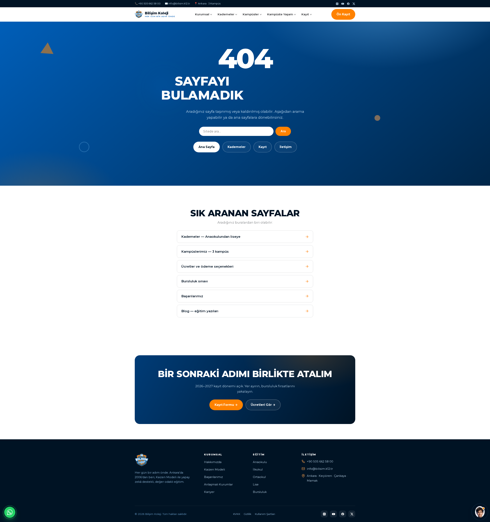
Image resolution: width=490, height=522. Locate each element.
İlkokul (258, 469)
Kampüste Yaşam (280, 14)
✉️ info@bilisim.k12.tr (177, 3)
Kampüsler (251, 14)
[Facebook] (348, 3)
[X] (353, 3)
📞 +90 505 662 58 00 (148, 3)
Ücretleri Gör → (263, 405)
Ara (283, 131)
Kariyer (209, 492)
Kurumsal (202, 14)
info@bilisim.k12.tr (320, 469)
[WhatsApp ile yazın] (9, 512)
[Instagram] (337, 3)
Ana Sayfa (206, 147)
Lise (256, 484)
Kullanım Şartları (265, 513)
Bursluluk (260, 492)
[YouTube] (342, 3)
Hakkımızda (212, 462)
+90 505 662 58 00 (320, 461)
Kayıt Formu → (226, 405)
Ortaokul (259, 477)
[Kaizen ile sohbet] (480, 512)
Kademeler (226, 14)
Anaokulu (260, 462)
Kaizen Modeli (214, 469)
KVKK (236, 513)
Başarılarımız (213, 477)
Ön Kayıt (343, 14)
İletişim (286, 147)
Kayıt (305, 14)
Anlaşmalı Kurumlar (218, 484)
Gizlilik (247, 513)
